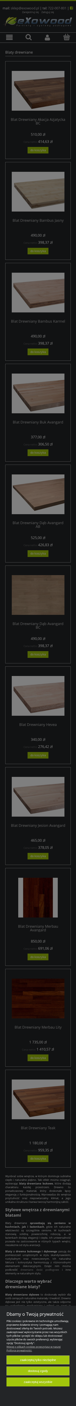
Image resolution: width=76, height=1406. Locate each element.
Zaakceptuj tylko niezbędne (38, 1360)
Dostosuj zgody (38, 1371)
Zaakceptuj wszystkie (38, 1382)
